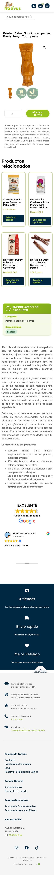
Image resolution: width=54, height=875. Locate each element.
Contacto (9, 760)
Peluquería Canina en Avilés (20, 806)
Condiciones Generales (17, 764)
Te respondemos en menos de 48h (28, 730)
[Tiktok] (37, 848)
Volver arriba (40, 672)
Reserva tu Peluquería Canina (21, 771)
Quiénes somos (13, 787)
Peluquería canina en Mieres (20, 810)
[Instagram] (17, 848)
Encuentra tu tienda (15, 791)
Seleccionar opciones (39, 221)
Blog (7, 767)
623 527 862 (15, 835)
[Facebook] (27, 848)
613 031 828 (16, 719)
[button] (47, 5)
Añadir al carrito (37, 113)
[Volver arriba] (40, 670)
